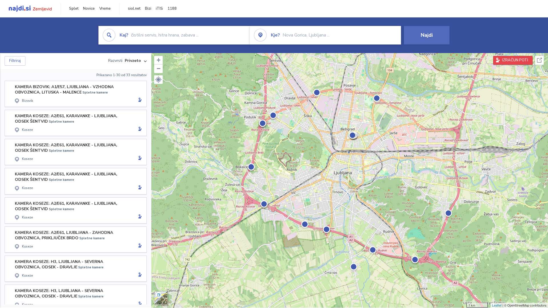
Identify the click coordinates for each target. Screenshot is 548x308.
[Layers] (161, 298)
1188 (172, 8)
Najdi (427, 35)
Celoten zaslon (539, 60)
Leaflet (496, 305)
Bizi (148, 8)
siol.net (134, 8)
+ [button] (158, 60)
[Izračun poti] (139, 100)
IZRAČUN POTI (515, 60)
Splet (73, 8)
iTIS (159, 8)
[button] (158, 79)
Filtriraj (15, 60)
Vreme (105, 8)
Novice (89, 8)
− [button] (158, 68)
